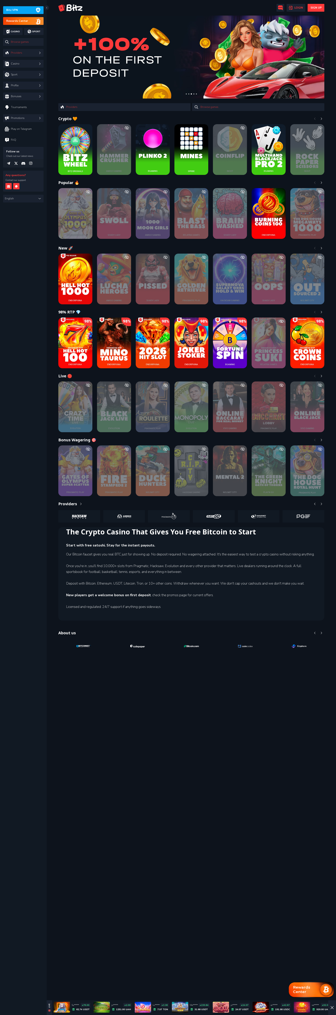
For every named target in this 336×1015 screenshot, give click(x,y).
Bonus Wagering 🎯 (77, 439)
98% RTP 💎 (69, 312)
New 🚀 (65, 248)
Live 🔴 (65, 376)
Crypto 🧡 (67, 118)
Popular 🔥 (68, 182)
